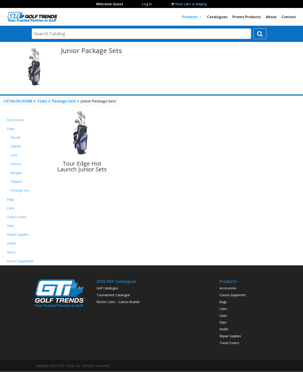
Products (190, 17)
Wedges (16, 173)
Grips (10, 225)
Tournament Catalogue (113, 295)
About (271, 17)
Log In (147, 4)
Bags (10, 199)
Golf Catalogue (107, 288)
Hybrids (15, 146)
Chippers (16, 181)
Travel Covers (17, 217)
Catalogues (217, 17)
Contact (288, 17)
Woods (15, 137)
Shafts (11, 243)
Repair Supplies (18, 234)
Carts (10, 208)
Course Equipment (20, 261)
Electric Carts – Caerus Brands (118, 302)
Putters (15, 164)
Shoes (11, 252)
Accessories (15, 120)
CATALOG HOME (18, 101)
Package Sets (64, 101)
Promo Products (246, 17)
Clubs (42, 101)
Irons (14, 155)
